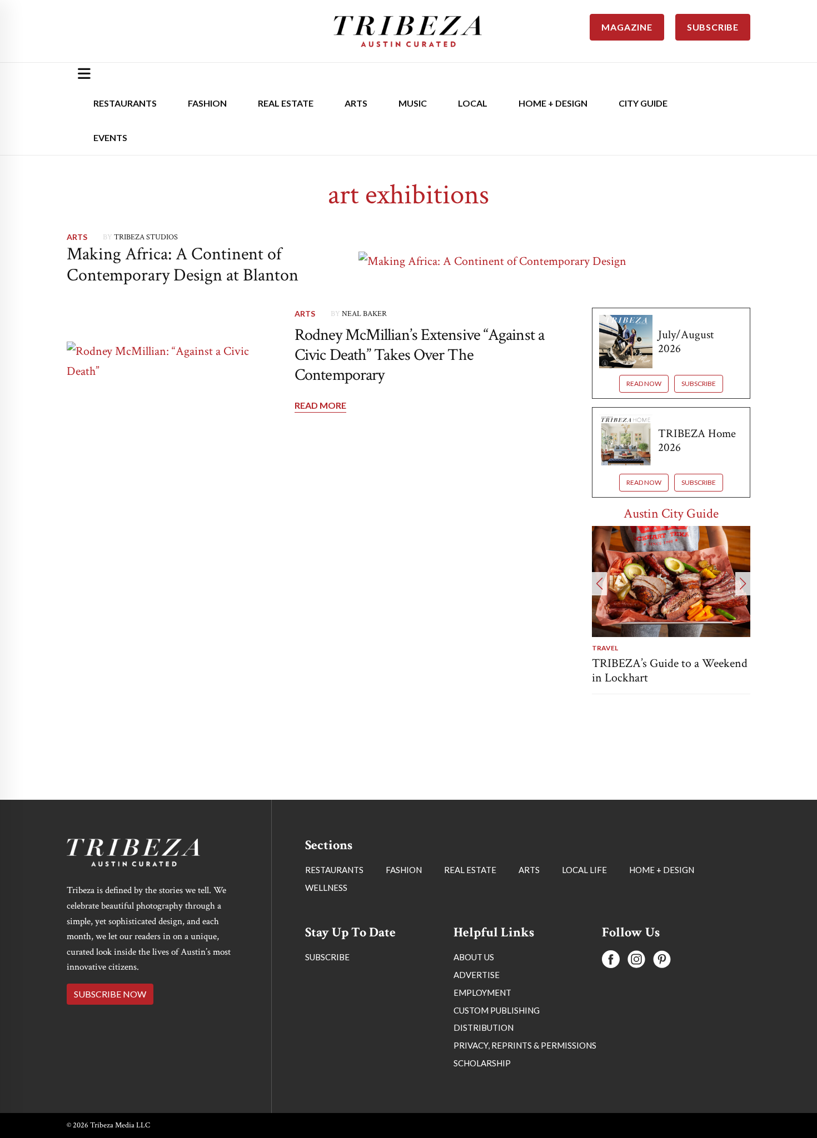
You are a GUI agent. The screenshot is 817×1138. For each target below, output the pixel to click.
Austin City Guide (671, 513)
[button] (599, 583)
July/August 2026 (686, 341)
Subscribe (698, 383)
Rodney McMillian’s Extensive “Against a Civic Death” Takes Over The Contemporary (419, 355)
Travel (605, 648)
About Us (474, 957)
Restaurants (125, 103)
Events (110, 137)
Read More (320, 405)
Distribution (484, 1027)
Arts (356, 103)
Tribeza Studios (146, 237)
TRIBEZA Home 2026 (697, 440)
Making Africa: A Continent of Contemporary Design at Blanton (182, 265)
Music (412, 103)
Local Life (584, 870)
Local (472, 103)
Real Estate (285, 103)
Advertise (477, 975)
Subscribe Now (110, 994)
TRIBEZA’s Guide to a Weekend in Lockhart (670, 670)
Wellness (326, 888)
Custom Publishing (497, 1010)
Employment (482, 992)
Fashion (207, 103)
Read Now (643, 383)
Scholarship (482, 1063)
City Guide (643, 103)
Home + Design (553, 103)
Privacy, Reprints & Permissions (525, 1045)
